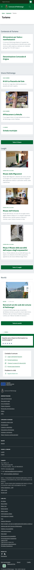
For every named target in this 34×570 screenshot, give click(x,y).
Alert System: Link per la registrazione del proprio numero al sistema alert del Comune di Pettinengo (16, 525)
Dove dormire (6, 78)
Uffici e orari (4, 490)
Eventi (2, 454)
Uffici (2, 414)
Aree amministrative (6, 399)
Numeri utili (4, 493)
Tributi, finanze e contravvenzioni (9, 435)
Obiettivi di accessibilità (7, 529)
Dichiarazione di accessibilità (8, 536)
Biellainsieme (4, 509)
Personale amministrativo (7, 409)
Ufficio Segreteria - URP (7, 488)
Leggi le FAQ (4, 540)
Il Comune (5, 127)
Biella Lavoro (4, 511)
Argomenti (8, 13)
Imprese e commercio (6, 432)
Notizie (4, 301)
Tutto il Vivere (17, 142)
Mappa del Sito (11, 564)
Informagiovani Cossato (7, 516)
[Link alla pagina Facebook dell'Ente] (2, 554)
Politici (2, 411)
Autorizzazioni (4, 425)
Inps (2, 519)
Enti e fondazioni (5, 404)
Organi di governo (5, 406)
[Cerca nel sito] (29, 7)
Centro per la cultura (8, 170)
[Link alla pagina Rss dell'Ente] (5, 554)
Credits (29, 562)
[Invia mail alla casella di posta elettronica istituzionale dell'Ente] (14, 471)
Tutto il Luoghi (17, 267)
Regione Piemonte (6, 2)
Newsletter (4, 556)
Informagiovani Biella (6, 514)
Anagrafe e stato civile (7, 422)
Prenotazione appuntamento (8, 544)
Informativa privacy (6, 531)
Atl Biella (3, 501)
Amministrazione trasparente (8, 538)
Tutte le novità (17, 323)
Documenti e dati (5, 401)
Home (3, 13)
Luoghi (2, 452)
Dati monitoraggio (5, 562)
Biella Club (3, 506)
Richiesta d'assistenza (6, 546)
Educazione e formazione (7, 430)
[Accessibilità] (4, 566)
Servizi (18, 562)
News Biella (4, 504)
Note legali (4, 534)
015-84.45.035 (10, 469)
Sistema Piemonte (6, 521)
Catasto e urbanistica (6, 427)
